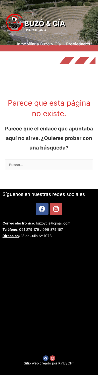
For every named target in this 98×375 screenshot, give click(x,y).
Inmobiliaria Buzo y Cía (39, 43)
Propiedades (78, 43)
